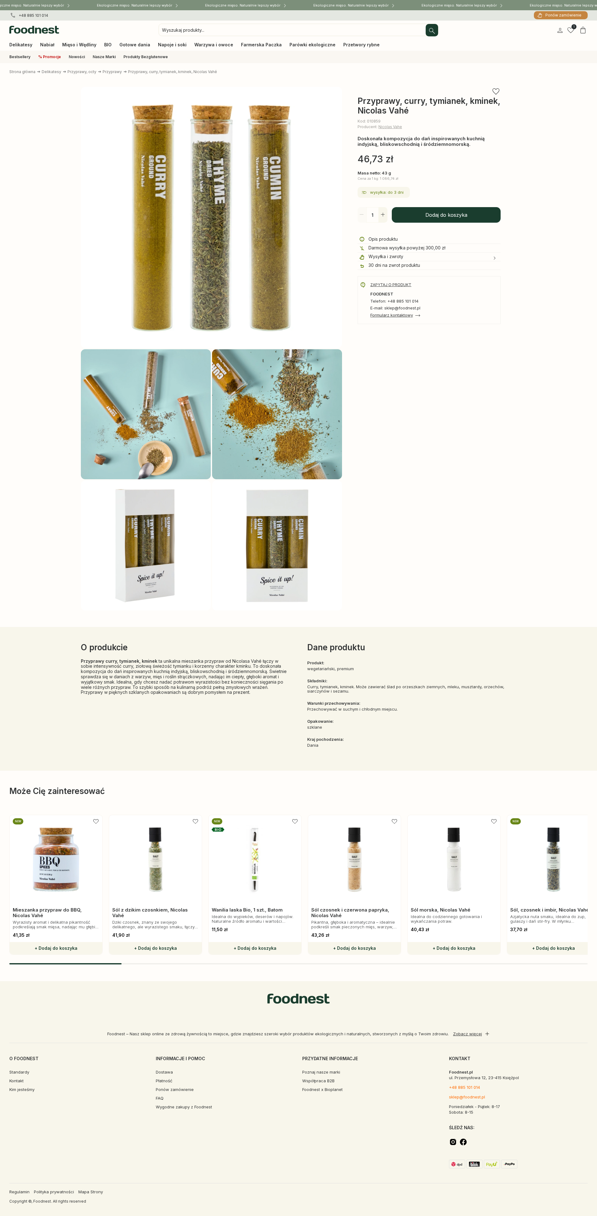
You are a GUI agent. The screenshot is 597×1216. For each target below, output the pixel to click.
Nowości (77, 56)
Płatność (164, 1080)
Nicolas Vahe (390, 126)
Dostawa (164, 1072)
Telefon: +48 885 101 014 (394, 301)
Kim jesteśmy (22, 1089)
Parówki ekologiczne (312, 44)
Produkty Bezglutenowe (145, 56)
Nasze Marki (104, 56)
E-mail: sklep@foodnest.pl (395, 308)
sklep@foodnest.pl (467, 1096)
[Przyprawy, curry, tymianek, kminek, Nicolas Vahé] (211, 218)
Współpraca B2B (318, 1080)
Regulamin (19, 1191)
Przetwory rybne (361, 44)
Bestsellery (19, 56)
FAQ (160, 1098)
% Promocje (49, 56)
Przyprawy (112, 71)
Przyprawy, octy (81, 71)
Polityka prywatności (54, 1191)
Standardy (19, 1072)
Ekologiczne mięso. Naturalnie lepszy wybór (135, 5)
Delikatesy (51, 71)
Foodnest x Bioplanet (322, 1089)
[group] (56, 885)
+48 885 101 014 (33, 15)
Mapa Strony (90, 1191)
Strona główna (22, 71)
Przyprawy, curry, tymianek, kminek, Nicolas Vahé (172, 71)
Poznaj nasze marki (321, 1072)
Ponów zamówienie (563, 15)
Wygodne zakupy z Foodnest (184, 1106)
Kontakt (16, 1080)
